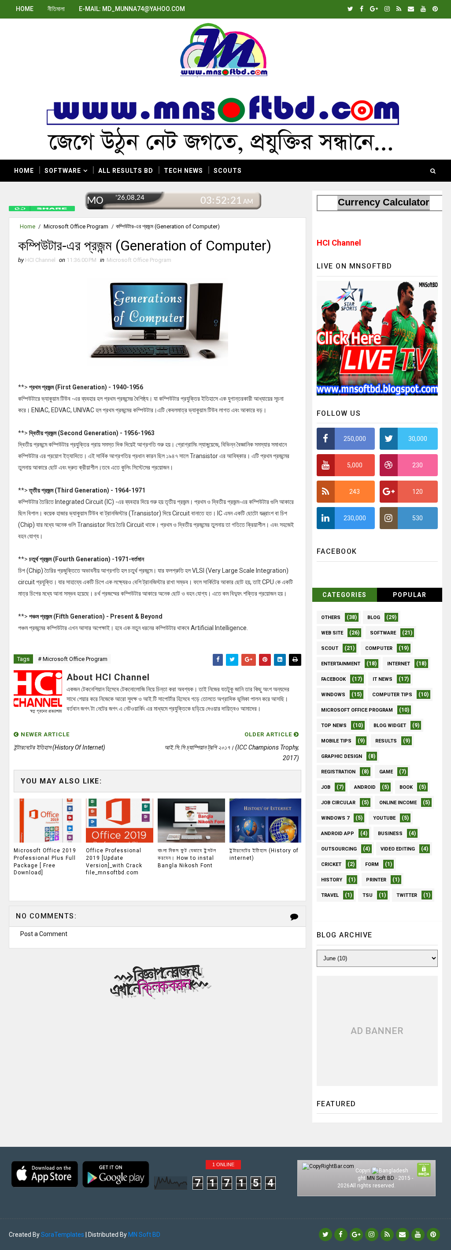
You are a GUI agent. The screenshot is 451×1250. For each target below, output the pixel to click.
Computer (378, 648)
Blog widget (389, 725)
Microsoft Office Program (76, 226)
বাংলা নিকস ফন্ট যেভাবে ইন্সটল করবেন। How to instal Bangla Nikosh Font (187, 858)
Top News (334, 725)
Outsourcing (339, 849)
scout (329, 648)
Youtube (384, 818)
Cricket (331, 864)
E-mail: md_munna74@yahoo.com (132, 8)
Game (386, 772)
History (331, 880)
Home (24, 8)
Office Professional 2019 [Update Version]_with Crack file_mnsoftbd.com (114, 861)
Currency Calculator (383, 202)
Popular (410, 594)
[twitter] (350, 8)
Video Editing (398, 849)
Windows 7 (335, 818)
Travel (330, 895)
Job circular (338, 803)
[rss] (398, 8)
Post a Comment (43, 933)
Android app (337, 833)
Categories (344, 594)
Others (330, 617)
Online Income (398, 803)
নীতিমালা (56, 8)
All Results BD (125, 170)
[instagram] (387, 8)
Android (365, 787)
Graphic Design (341, 756)
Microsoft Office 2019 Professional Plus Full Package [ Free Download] (45, 861)
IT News (382, 679)
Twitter (406, 895)
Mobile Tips (336, 741)
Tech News (183, 170)
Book (406, 787)
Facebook (333, 679)
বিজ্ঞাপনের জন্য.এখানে (158, 979)
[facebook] (362, 8)
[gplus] (374, 8)
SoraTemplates (62, 1234)
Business (390, 833)
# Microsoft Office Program (72, 659)
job (325, 787)
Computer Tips (392, 695)
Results (386, 741)
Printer (376, 880)
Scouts (228, 170)
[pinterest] (435, 8)
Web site (332, 633)
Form (372, 864)
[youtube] (423, 8)
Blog (373, 617)
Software (62, 170)
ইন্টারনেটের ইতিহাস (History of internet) (264, 854)
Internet (398, 664)
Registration (338, 772)
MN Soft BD (380, 1178)
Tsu (367, 895)
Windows (333, 695)
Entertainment (340, 664)
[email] (411, 8)
